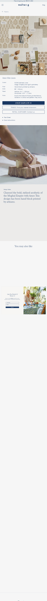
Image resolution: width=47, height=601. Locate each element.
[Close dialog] (45, 287)
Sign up (12, 307)
